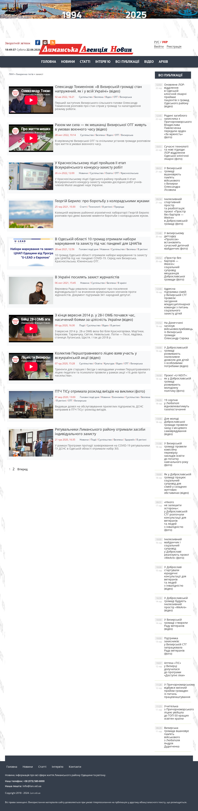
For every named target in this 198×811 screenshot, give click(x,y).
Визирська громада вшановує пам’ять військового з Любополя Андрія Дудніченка (172, 737)
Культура (109, 363)
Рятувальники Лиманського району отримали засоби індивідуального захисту (100, 431)
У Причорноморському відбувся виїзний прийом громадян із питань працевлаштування (173, 691)
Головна (48, 62)
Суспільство (85, 97)
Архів (163, 62)
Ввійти (159, 46)
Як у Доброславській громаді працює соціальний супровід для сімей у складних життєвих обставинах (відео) (173, 483)
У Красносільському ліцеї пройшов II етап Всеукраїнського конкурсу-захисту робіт (90, 165)
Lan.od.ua (35, 793)
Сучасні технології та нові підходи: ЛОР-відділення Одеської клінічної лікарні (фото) (172, 153)
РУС (156, 42)
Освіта (109, 173)
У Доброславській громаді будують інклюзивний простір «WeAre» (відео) (172, 604)
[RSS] (53, 42)
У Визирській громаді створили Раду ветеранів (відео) (172, 624)
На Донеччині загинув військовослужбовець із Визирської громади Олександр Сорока (173, 330)
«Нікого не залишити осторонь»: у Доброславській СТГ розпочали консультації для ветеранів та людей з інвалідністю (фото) (171, 516)
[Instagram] (45, 42)
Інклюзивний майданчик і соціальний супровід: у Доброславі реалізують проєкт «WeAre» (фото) (172, 548)
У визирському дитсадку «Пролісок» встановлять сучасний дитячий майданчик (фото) (172, 240)
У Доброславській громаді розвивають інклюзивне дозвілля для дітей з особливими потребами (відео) (172, 357)
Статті (85, 62)
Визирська (126, 97)
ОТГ (116, 97)
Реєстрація (174, 46)
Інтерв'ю (102, 62)
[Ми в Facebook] (38, 42)
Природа (119, 206)
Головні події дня (88, 249)
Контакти (75, 766)
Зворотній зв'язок (17, 43)
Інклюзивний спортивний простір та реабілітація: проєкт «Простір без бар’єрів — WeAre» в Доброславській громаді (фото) (172, 211)
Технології (94, 206)
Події (82, 325)
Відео (149, 62)
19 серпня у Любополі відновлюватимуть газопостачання (172, 404)
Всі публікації (127, 62)
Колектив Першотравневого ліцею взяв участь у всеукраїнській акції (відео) (96, 355)
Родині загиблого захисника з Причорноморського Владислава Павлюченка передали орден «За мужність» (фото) (173, 126)
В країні (122, 283)
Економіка (118, 397)
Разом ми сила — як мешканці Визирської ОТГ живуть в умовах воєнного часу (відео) (101, 126)
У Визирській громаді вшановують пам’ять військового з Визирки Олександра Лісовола (169, 179)
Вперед (22, 469)
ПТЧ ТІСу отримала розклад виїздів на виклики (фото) (100, 391)
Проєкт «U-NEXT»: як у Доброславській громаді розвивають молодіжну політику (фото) (173, 383)
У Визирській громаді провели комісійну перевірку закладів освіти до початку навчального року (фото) (172, 454)
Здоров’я (130, 439)
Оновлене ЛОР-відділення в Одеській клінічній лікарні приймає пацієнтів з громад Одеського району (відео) (172, 95)
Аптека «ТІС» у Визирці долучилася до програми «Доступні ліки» (170, 669)
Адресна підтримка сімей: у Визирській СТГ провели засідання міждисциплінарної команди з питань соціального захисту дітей (173, 301)
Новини (68, 62)
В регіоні (107, 206)
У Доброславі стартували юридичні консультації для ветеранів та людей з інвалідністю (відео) (171, 577)
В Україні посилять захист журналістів (87, 277)
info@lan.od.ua (32, 786)
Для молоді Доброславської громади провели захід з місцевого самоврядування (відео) (172, 426)
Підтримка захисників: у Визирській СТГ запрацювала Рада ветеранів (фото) (171, 645)
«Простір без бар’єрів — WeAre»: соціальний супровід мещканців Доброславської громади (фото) (170, 268)
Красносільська (129, 173)
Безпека (98, 97)
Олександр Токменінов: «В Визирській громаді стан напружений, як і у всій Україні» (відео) (98, 88)
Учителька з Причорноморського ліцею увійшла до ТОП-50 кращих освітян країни (173, 712)
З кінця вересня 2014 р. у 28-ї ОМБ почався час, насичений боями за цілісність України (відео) (95, 317)
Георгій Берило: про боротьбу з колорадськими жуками (102, 200)
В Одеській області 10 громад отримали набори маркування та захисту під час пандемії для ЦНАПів (98, 241)
